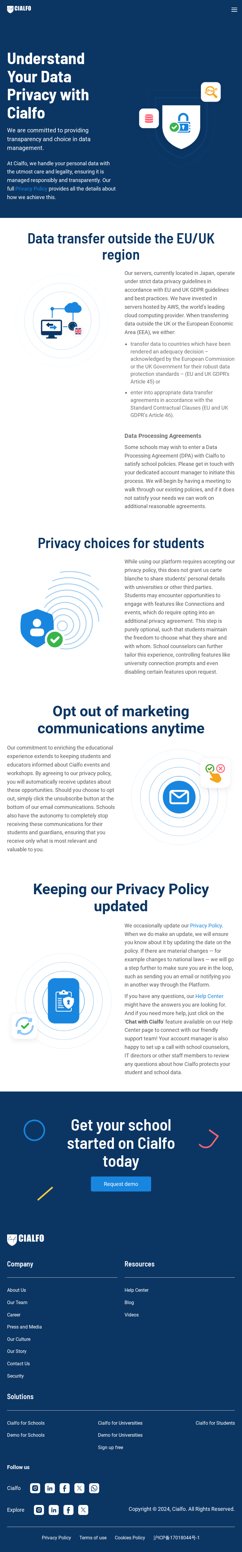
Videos (132, 1315)
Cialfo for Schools (26, 1423)
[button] (234, 10)
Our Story (17, 1351)
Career (13, 1315)
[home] (19, 9)
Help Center (209, 996)
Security (15, 1376)
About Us (16, 1290)
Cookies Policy (130, 1538)
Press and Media (24, 1327)
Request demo (121, 1184)
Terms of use (93, 1538)
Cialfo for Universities (120, 1423)
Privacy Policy (31, 189)
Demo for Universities (120, 1435)
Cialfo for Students (215, 1423)
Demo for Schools (26, 1435)
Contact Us (18, 1363)
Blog (129, 1302)
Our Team (17, 1302)
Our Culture (18, 1339)
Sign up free (110, 1447)
